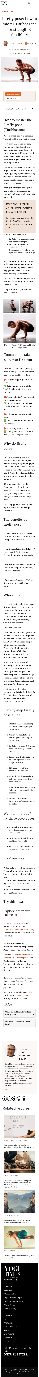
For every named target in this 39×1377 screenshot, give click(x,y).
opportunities (10, 1294)
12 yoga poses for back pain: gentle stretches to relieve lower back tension (19, 1146)
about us (8, 1286)
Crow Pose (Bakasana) (14, 923)
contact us (8, 1290)
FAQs (6, 1341)
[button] (29, 3)
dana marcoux (17, 43)
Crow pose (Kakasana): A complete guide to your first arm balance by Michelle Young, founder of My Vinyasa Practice (17, 1184)
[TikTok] (13, 1348)
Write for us (9, 1305)
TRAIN (12, 11)
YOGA (7, 11)
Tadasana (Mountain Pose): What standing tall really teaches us (17, 1221)
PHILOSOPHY (10, 1327)
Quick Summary (13, 94)
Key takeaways (12, 99)
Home (3, 11)
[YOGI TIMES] (4, 3)
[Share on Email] (24, 1099)
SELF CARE (9, 1334)
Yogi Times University (13, 1301)
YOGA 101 (7, 1140)
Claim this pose (23, 995)
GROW (7, 1330)
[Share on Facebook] (4, 1099)
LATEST (20, 1140)
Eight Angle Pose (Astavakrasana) (19, 929)
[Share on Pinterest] (14, 1099)
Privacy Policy (10, 1309)
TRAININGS (9, 1316)
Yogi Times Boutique (13, 1298)
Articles (14, 1140)
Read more (8, 1089)
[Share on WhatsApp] (19, 1099)
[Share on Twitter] (9, 1099)
